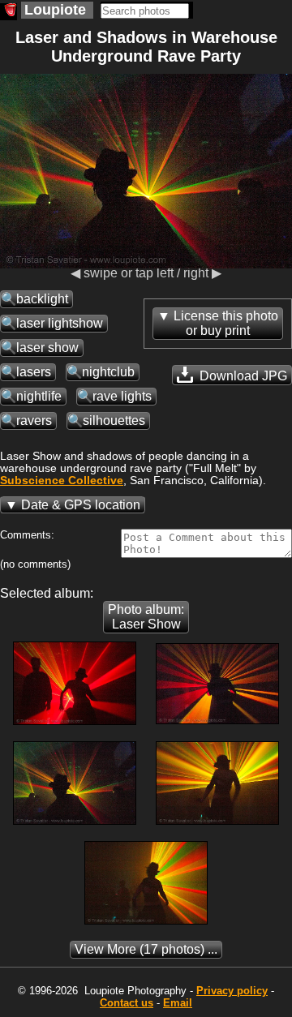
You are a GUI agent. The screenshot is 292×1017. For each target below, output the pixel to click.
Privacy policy (232, 991)
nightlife (39, 396)
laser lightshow (59, 323)
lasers (33, 372)
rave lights (122, 396)
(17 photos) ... (146, 949)
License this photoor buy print (226, 323)
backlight (42, 299)
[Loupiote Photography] (8, 11)
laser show (47, 347)
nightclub (108, 372)
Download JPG (241, 376)
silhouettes (114, 420)
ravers (34, 420)
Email (177, 1003)
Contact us (126, 1003)
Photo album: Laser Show (146, 617)
